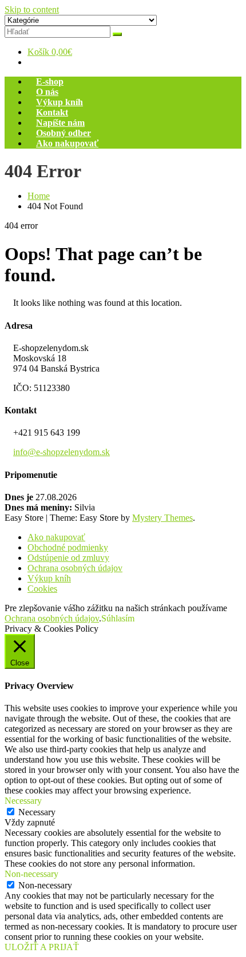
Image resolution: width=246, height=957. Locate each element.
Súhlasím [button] (117, 618)
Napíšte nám (60, 122)
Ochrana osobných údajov (74, 568)
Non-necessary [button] (31, 874)
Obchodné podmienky (67, 547)
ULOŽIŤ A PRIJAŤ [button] (42, 947)
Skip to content (32, 9)
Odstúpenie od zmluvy (68, 558)
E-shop (50, 81)
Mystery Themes (162, 518)
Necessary (36, 812)
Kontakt (52, 112)
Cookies (42, 588)
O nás (47, 92)
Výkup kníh (59, 102)
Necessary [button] (23, 801)
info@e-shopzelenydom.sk (61, 452)
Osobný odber (63, 133)
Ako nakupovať (67, 143)
